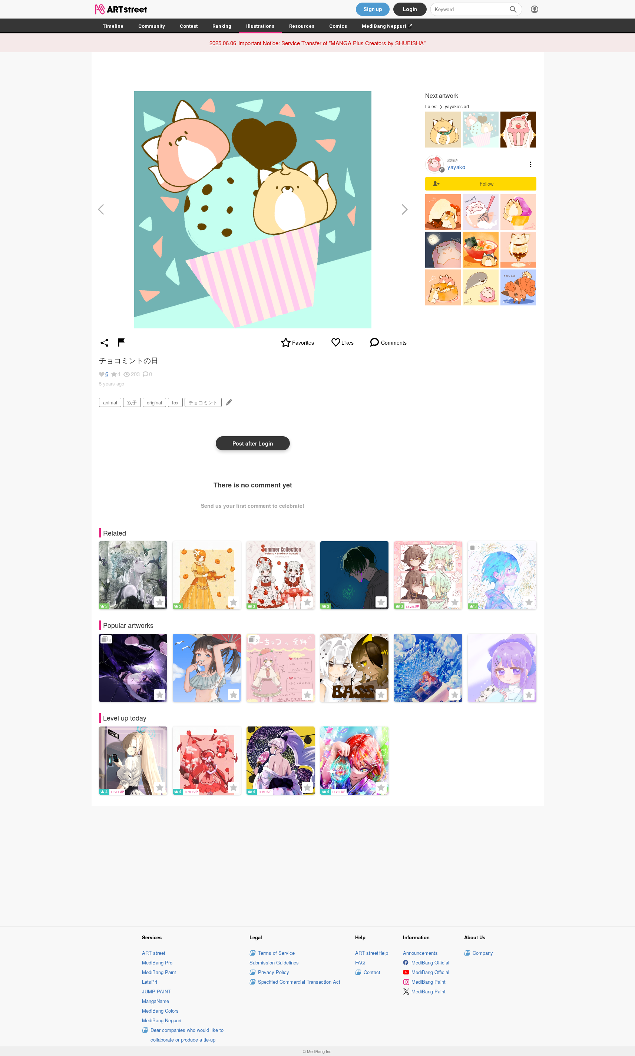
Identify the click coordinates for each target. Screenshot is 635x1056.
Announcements (420, 952)
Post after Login (252, 443)
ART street (153, 952)
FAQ (360, 962)
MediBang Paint (159, 972)
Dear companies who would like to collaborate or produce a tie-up (187, 1034)
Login (410, 9)
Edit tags (228, 402)
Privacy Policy (273, 972)
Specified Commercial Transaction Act (299, 981)
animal (110, 402)
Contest (189, 26)
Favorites (303, 342)
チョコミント (203, 402)
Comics (338, 26)
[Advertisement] (317, 865)
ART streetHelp (371, 952)
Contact (372, 972)
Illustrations (260, 26)
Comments (394, 342)
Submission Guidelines (274, 962)
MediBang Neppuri (390, 26)
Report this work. (121, 342)
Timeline (113, 26)
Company (483, 952)
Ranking (221, 26)
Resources (301, 26)
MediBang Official (430, 962)
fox (175, 402)
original (154, 402)
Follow (486, 183)
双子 (132, 402)
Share (104, 342)
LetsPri (149, 981)
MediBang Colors (160, 1010)
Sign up (373, 9)
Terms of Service (276, 952)
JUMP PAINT (156, 991)
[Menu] (534, 9)
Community (151, 26)
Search (513, 9)
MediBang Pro (157, 962)
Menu (530, 164)
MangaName (155, 1000)
